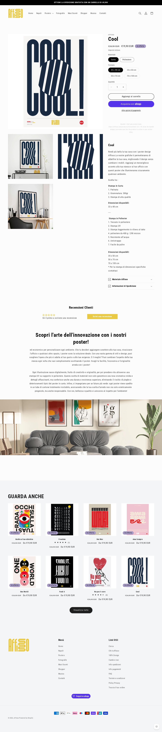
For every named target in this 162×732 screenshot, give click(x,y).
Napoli (61, 651)
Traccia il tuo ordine (117, 687)
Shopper (61, 669)
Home (60, 646)
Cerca (111, 646)
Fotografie (62, 660)
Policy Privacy (114, 683)
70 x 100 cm (132, 76)
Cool (138, 592)
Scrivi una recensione (102, 316)
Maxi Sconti (63, 664)
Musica (61, 674)
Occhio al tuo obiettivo (24, 539)
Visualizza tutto (81, 610)
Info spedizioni (115, 664)
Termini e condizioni (117, 678)
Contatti (61, 678)
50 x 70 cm (116, 76)
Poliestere (127, 59)
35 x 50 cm (132, 70)
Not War (100, 539)
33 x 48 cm (115, 70)
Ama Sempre (138, 539)
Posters (61, 655)
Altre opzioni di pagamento (131, 110)
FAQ (110, 674)
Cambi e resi (114, 660)
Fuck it (62, 592)
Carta (113, 59)
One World (24, 592)
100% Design (114, 655)
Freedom (62, 539)
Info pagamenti (115, 669)
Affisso (16, 718)
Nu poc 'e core (99, 592)
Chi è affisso (114, 651)
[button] (49, 13)
